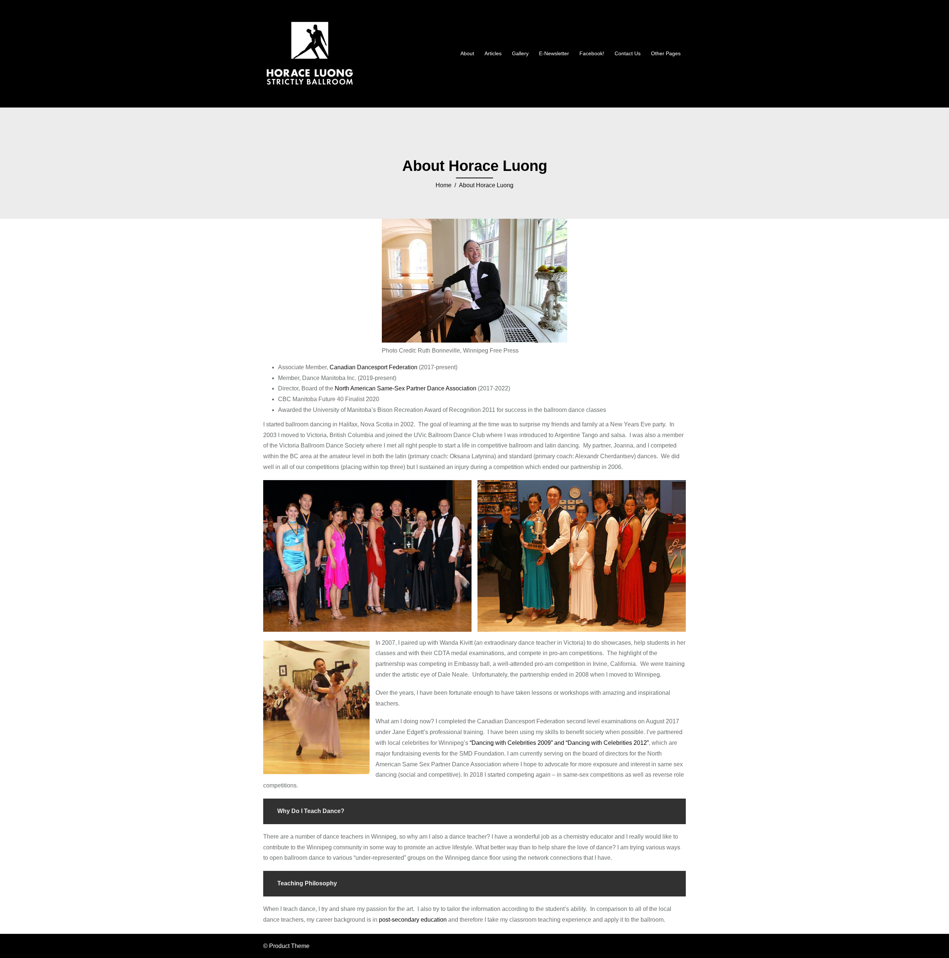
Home (444, 185)
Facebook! (591, 53)
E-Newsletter (554, 53)
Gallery (520, 53)
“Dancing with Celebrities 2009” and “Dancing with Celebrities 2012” (559, 743)
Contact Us (628, 53)
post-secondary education (413, 919)
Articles (493, 53)
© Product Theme (286, 946)
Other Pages (666, 53)
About (467, 53)
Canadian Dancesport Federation (373, 367)
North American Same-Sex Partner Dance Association (405, 388)
